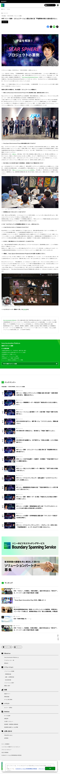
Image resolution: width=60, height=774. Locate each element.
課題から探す (7, 685)
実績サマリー (7, 693)
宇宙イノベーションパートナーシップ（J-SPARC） (23, 170)
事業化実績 (6, 696)
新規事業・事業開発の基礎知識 (11, 724)
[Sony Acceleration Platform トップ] (2, 5)
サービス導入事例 (8, 699)
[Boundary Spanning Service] (30, 545)
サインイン (18, 647)
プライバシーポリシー (6, 749)
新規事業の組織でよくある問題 (11, 727)
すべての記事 (7, 715)
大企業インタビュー (8, 721)
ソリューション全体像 (9, 671)
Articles (8, 9)
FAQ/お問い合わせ (8, 735)
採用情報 (6, 738)
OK (50, 768)
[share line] (54, 27)
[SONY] (3, 1)
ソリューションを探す (9, 682)
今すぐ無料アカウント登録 (10, 364)
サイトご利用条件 (5, 744)
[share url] (57, 27)
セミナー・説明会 (8, 707)
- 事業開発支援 (7, 674)
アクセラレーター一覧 (9, 660)
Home (4, 9)
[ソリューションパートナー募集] (30, 566)
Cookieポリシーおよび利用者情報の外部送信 (11, 755)
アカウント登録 (8, 647)
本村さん (14, 154)
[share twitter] (51, 27)
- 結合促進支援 (7, 679)
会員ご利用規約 (5, 752)
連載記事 (6, 718)
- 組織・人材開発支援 (9, 677)
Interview (5, 21)
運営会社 (6, 663)
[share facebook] (48, 27)
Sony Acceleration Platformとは (11, 657)
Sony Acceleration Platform (9, 320)
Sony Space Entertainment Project (30, 77)
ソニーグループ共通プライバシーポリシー (11, 746)
